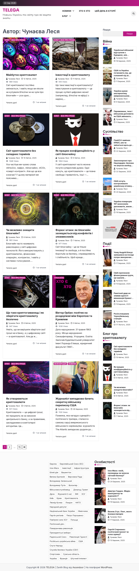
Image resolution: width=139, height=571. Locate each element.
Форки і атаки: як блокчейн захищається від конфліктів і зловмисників (74, 233)
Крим (59, 498)
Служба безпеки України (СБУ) (64, 550)
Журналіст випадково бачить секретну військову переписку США (75, 402)
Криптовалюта (71, 498)
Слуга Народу (56, 546)
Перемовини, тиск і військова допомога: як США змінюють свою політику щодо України (124, 116)
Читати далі (11, 103)
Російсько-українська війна (62, 541)
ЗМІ (76, 494)
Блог (65, 16)
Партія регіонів (56, 515)
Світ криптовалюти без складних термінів (21, 152)
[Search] (133, 13)
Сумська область (71, 554)
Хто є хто (84, 11)
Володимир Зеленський (61, 481)
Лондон (68, 502)
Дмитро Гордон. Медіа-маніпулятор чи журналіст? (119, 493)
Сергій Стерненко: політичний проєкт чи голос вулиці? (118, 531)
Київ (51, 498)
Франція (63, 558)
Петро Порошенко (75, 515)
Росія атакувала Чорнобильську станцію (121, 316)
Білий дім (54, 472)
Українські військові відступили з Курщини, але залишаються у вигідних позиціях (123, 55)
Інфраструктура (81, 468)
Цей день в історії (105, 11)
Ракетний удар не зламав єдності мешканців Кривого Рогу (123, 297)
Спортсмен (55, 554)
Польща (74, 520)
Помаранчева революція (61, 528)
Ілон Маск (54, 468)
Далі (24, 447)
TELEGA (11, 10)
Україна (53, 558)
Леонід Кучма (56, 502)
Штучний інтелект (79, 558)
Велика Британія (57, 477)
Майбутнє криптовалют (21, 74)
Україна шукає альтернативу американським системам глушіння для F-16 (123, 96)
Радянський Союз (58, 537)
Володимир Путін (58, 485)
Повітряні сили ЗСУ (58, 520)
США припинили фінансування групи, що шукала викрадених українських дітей (124, 278)
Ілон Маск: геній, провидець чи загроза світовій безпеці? (118, 473)
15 (19, 447)
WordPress (106, 567)
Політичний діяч (57, 524)
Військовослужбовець (60, 490)
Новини (66, 11)
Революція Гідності (78, 537)
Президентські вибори (60, 533)
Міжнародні (60, 364)
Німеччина (83, 511)
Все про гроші (18, 40)
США (80, 541)
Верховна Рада (75, 477)
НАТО (78, 502)
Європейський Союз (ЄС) (71, 464)
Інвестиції (66, 468)
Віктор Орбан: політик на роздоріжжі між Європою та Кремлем (74, 316)
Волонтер (73, 485)
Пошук (106, 29)
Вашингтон (66, 472)
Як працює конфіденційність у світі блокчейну (75, 152)
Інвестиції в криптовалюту (73, 74)
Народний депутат (58, 507)
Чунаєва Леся (14, 79)
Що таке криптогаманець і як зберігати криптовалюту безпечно (25, 316)
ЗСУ (83, 494)
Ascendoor (78, 567)
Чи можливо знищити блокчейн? (123, 388)
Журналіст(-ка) (65, 494)
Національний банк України (62, 511)
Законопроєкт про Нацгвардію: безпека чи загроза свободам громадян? (124, 164)
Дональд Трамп (80, 490)
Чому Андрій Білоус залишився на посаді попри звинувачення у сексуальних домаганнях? (124, 257)
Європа (53, 464)
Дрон (52, 494)
